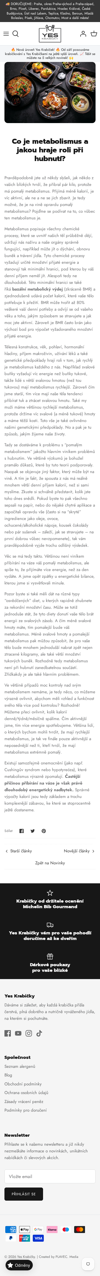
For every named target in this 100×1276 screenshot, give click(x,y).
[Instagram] (29, 1033)
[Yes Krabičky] (50, 33)
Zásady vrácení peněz (23, 1101)
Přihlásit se (24, 1194)
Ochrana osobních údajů (26, 1093)
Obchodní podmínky (23, 1084)
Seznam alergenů (19, 1066)
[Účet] (82, 34)
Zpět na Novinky (50, 863)
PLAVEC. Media (67, 1256)
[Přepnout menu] (6, 34)
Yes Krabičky (26, 1256)
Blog (8, 1075)
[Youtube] (18, 1033)
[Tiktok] (39, 1033)
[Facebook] (7, 1033)
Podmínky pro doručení (25, 1110)
